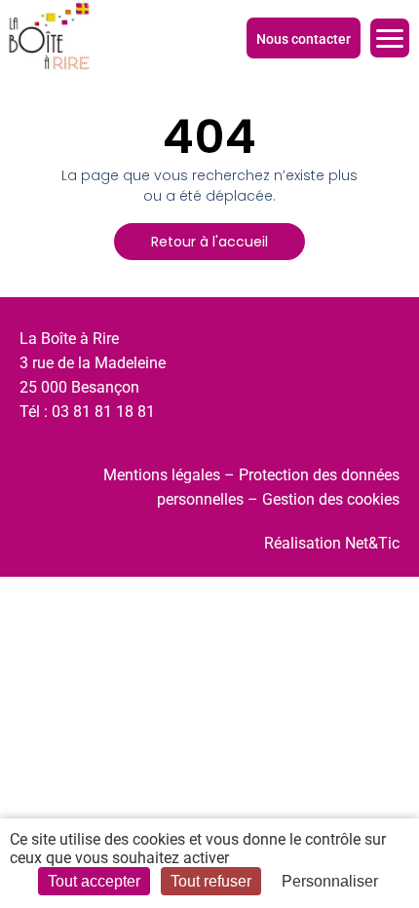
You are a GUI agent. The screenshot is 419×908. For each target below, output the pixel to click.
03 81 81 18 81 (103, 411)
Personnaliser (330, 881)
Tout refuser (211, 881)
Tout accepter (94, 881)
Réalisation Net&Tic (332, 543)
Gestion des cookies (331, 499)
